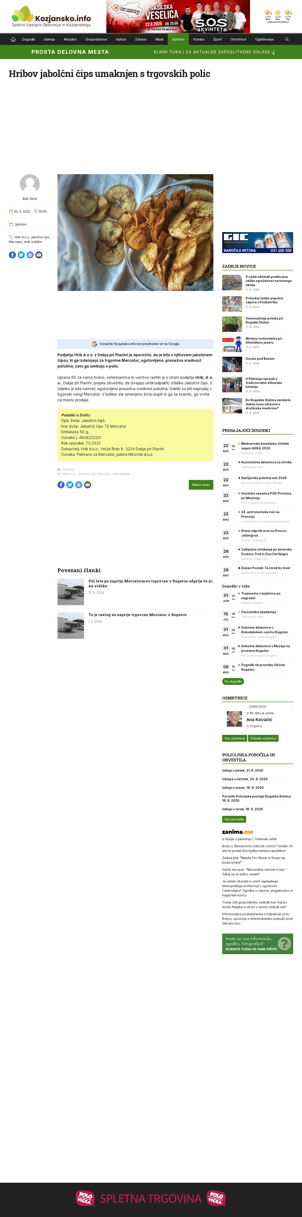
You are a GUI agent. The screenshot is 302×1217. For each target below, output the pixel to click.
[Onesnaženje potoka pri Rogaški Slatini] (232, 324)
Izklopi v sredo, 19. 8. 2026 (243, 788)
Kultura (121, 39)
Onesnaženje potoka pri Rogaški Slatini (264, 320)
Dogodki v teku (236, 586)
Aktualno (70, 39)
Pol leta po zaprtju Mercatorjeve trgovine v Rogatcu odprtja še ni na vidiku (150, 583)
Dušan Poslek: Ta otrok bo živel (265, 568)
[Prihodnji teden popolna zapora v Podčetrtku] (232, 304)
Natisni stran (201, 485)
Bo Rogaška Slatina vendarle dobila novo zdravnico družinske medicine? (268, 404)
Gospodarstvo (96, 39)
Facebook (12, 254)
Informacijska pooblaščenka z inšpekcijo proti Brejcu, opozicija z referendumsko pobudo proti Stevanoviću (257, 918)
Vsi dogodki (233, 681)
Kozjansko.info (13, 39)
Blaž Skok (30, 198)
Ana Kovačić (259, 719)
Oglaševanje (264, 39)
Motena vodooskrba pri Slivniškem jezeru (264, 340)
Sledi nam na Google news (30, 254)
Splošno (178, 39)
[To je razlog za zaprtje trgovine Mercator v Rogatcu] (70, 637)
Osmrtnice (238, 39)
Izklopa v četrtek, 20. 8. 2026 (245, 779)
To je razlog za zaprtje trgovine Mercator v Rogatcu (137, 614)
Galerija (49, 39)
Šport (217, 39)
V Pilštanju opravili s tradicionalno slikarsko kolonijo (264, 383)
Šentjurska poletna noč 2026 (264, 478)
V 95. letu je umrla (260, 713)
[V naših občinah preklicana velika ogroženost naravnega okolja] (232, 282)
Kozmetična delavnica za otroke (266, 462)
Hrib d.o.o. (22, 237)
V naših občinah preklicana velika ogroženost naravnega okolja (269, 281)
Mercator (15, 242)
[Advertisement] (135, 314)
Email (38, 254)
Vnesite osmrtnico (263, 738)
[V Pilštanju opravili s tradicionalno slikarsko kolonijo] (232, 384)
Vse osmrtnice (234, 738)
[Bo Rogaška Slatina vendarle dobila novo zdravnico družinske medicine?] (232, 406)
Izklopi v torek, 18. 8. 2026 (242, 809)
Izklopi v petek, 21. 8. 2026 (242, 770)
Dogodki (28, 39)
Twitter (21, 254)
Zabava (140, 39)
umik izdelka (33, 242)
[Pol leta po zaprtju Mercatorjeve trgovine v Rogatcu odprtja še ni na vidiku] (70, 604)
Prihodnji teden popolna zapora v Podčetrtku (264, 300)
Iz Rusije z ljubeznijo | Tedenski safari (249, 839)
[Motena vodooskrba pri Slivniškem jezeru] (232, 344)
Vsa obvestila (234, 819)
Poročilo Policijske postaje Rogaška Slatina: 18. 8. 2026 (256, 798)
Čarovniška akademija (258, 612)
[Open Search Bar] (287, 39)
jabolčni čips (40, 237)
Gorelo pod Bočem (260, 358)
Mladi (159, 39)
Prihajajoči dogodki (246, 430)
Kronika (199, 39)
